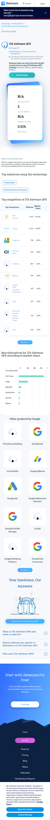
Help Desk (25, 772)
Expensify (16, 240)
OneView (15, 264)
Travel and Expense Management (14, 26)
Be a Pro (25, 740)
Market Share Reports (25, 778)
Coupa (14, 228)
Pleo (14, 330)
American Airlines (24, 67)
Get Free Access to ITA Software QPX (25, 621)
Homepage (5, 23)
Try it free (25, 704)
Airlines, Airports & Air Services (15, 190)
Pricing (25, 755)
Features (25, 749)
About (25, 766)
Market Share (17, 23)
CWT (14, 301)
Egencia (15, 276)
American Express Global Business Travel (16, 315)
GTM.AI (10, 15)
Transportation (9, 183)
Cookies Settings (25, 815)
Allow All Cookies (25, 809)
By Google (13, 48)
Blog (25, 761)
